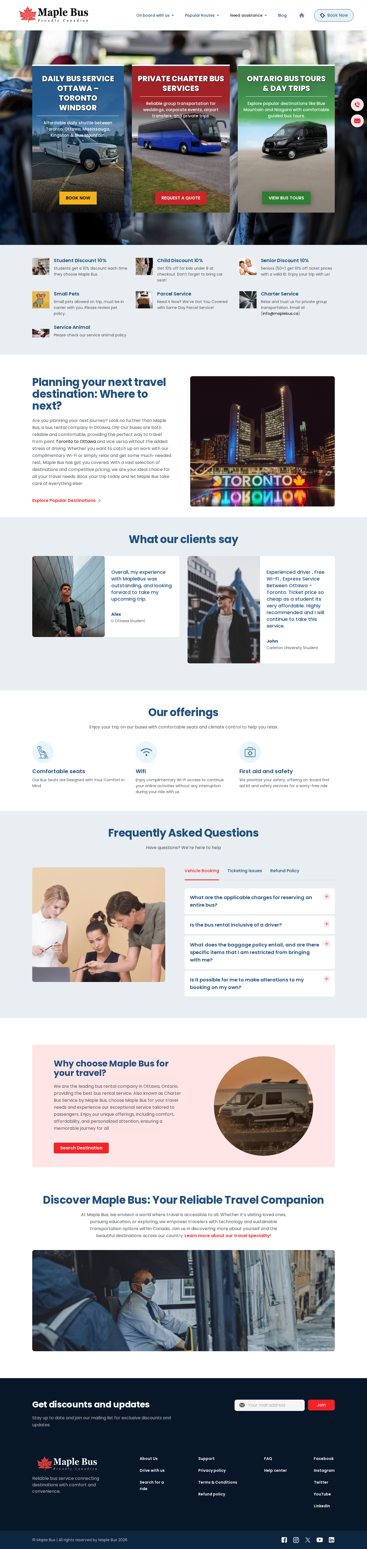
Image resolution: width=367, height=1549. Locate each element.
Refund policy (211, 1494)
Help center (275, 1470)
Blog (282, 15)
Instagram (324, 1470)
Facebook (324, 1458)
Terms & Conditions (217, 1482)
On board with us (153, 15)
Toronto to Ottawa (76, 441)
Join (321, 1405)
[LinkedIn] (331, 1540)
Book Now (78, 198)
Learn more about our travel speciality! (228, 1236)
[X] (308, 1540)
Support (206, 1458)
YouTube (322, 1494)
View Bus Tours (286, 198)
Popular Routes (200, 15)
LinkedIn (322, 1506)
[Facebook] (284, 1540)
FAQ (268, 1458)
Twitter (321, 1482)
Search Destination (81, 1148)
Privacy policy (212, 1470)
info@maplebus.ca (280, 313)
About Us (149, 1458)
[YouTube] (319, 1540)
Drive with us (152, 1470)
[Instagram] (296, 1540)
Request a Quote (180, 198)
